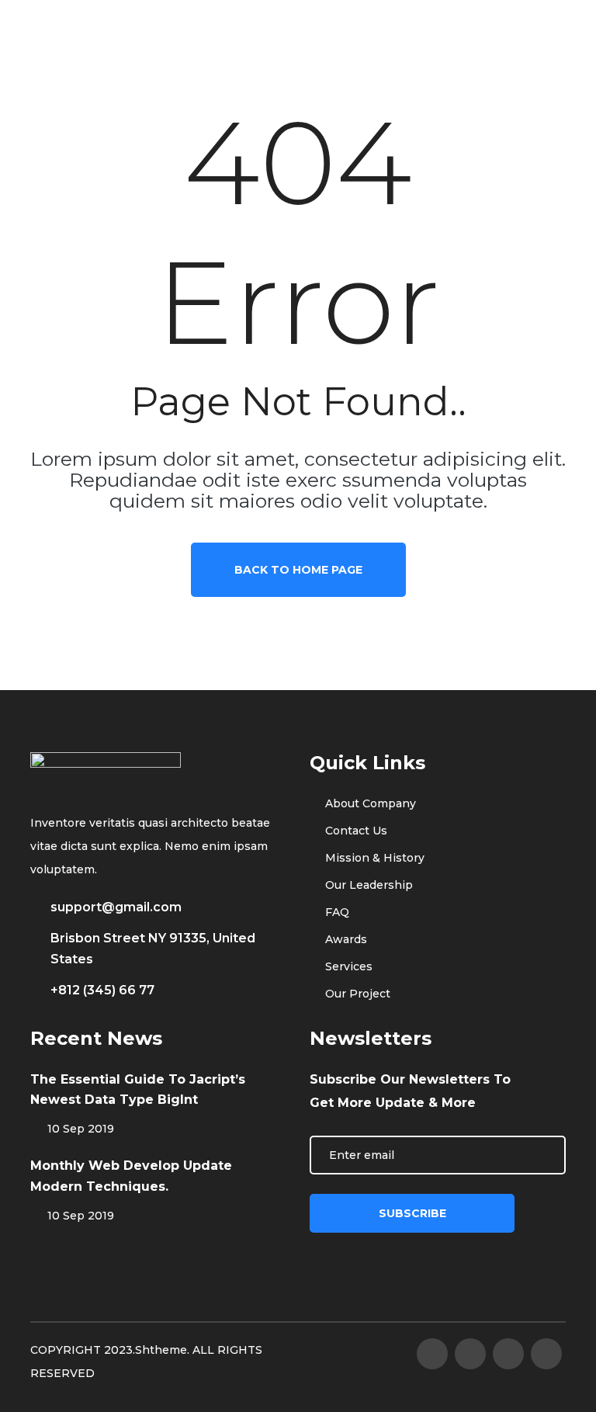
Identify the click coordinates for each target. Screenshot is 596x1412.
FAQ (335, 912)
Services (347, 966)
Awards (344, 939)
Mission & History (373, 858)
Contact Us (354, 831)
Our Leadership (367, 885)
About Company (369, 803)
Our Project (356, 994)
